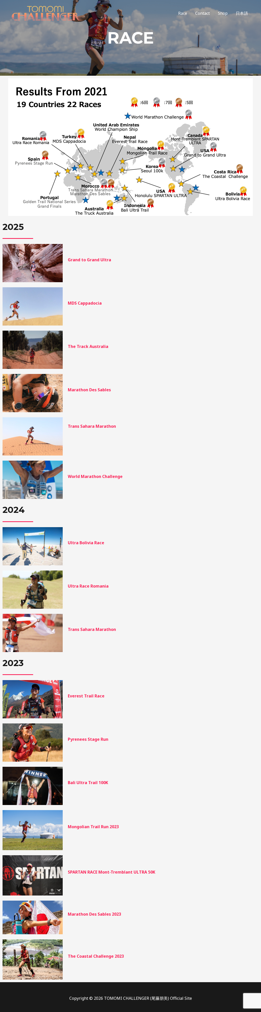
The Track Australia (88, 346)
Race (182, 13)
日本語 (242, 13)
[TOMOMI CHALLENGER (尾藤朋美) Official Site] (47, 13)
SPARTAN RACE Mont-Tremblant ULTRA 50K (111, 872)
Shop (223, 13)
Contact (202, 13)
